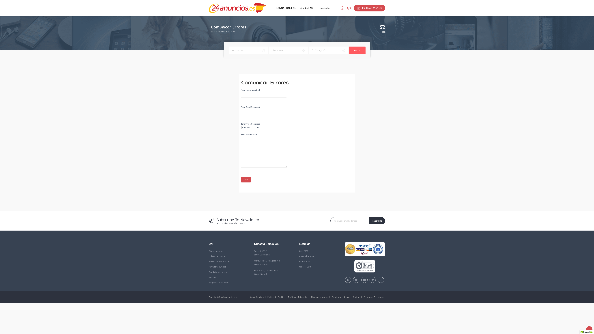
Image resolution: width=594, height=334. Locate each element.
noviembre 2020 (306, 256)
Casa (213, 31)
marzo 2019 (304, 261)
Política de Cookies (217, 256)
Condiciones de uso (218, 272)
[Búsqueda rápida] (382, 27)
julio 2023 (303, 251)
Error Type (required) (250, 124)
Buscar (357, 50)
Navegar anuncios (217, 266)
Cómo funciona (216, 251)
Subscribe (377, 220)
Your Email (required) (250, 107)
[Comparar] (349, 8)
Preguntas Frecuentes (219, 282)
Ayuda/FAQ (307, 7)
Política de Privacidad (219, 261)
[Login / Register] (342, 8)
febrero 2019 (305, 266)
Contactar (325, 7)
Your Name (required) (250, 90)
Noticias (212, 277)
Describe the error (249, 134)
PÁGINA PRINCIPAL (286, 7)
